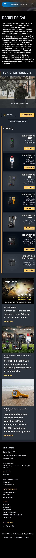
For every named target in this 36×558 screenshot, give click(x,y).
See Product (30, 270)
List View (10, 115)
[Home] (18, 4)
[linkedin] (10, 526)
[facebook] (4, 526)
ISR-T (4, 477)
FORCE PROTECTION (9, 492)
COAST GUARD (7, 494)
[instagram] (7, 526)
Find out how (8, 321)
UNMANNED (6, 474)
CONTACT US (7, 517)
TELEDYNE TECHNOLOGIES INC (12, 515)
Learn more (8, 375)
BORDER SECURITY (9, 497)
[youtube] (13, 526)
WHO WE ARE (7, 507)
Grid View (28, 115)
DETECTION (6, 482)
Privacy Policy (6, 533)
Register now (8, 435)
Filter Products (17, 121)
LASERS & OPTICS (8, 484)
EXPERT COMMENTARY (10, 512)
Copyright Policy (29, 533)
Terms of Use (8, 537)
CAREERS (6, 504)
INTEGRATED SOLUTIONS (10, 479)
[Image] (18, 291)
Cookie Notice (17, 533)
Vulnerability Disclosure (21, 537)
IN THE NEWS (7, 510)
